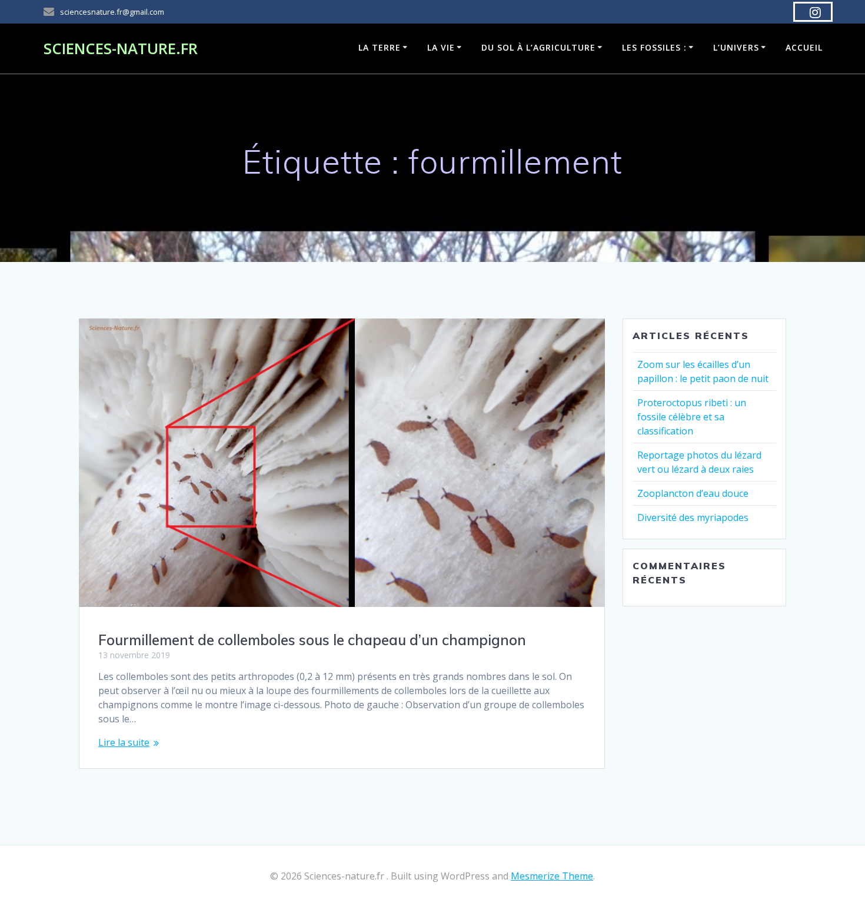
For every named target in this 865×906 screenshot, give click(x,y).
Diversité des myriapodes (692, 517)
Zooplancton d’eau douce (692, 493)
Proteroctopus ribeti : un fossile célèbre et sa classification (691, 416)
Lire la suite (123, 742)
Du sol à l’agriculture (538, 47)
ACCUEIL (804, 47)
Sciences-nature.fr (121, 49)
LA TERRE (379, 47)
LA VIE (441, 47)
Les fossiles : (654, 47)
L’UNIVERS (736, 47)
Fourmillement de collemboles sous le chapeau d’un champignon (312, 640)
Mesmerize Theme (552, 876)
